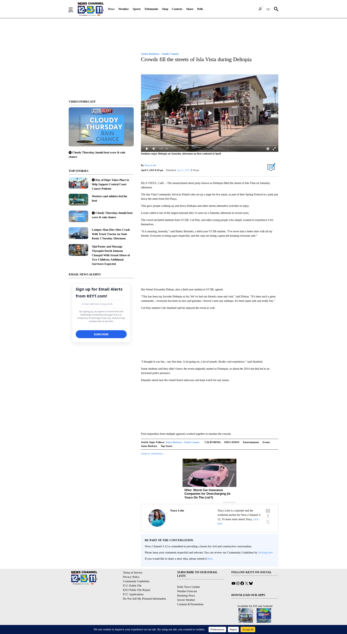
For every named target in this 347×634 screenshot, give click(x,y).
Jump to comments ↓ (152, 453)
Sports (137, 8)
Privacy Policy (131, 576)
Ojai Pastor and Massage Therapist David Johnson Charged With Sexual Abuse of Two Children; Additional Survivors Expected (111, 255)
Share (189, 8)
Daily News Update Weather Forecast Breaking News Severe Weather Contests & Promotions (190, 595)
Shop (165, 8)
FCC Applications (133, 594)
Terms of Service (132, 572)
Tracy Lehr (150, 165)
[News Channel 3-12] (90, 9)
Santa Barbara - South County (183, 442)
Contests (177, 8)
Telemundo (151, 8)
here (209, 558)
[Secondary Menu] (73, 9)
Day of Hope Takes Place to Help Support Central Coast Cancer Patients (110, 184)
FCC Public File (132, 585)
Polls (200, 8)
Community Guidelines (136, 581)
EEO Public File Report (136, 589)
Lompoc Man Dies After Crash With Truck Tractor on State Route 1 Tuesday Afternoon (111, 234)
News (111, 8)
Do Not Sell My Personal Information (144, 598)
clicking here (265, 552)
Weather (123, 8)
